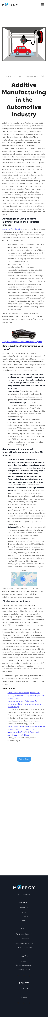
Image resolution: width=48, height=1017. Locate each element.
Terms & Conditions (24, 965)
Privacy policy (24, 970)
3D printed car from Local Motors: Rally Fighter (22, 342)
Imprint (24, 961)
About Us (24, 908)
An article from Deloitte (12, 229)
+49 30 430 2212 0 (24, 948)
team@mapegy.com (24, 943)
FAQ (24, 921)
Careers (24, 916)
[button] (42, 4)
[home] (10, 5)
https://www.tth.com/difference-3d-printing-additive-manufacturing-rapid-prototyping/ (25, 704)
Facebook (24, 988)
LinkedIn (24, 997)
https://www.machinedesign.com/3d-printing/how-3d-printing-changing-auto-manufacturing (26, 695)
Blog (24, 912)
